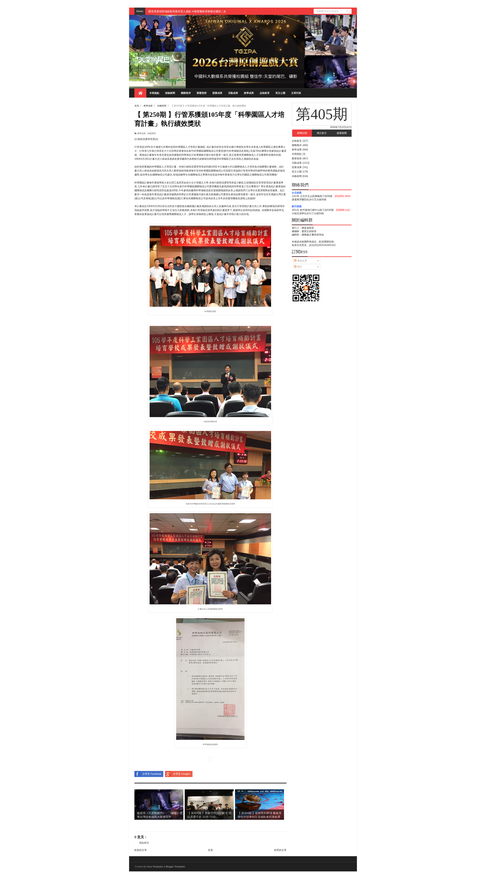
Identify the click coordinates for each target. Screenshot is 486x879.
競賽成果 (217, 93)
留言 (299, 266)
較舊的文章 (280, 850)
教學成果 (249, 93)
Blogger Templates (175, 866)
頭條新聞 (170, 93)
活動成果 (233, 93)
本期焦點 (154, 93)
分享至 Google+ (182, 773)
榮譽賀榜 (202, 93)
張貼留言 (144, 842)
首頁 (210, 850)
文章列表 (296, 93)
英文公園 (280, 93)
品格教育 (265, 93)
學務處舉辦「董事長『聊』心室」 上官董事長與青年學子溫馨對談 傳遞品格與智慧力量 (199, 11)
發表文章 (301, 260)
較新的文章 (140, 850)
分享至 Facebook (151, 773)
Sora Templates (155, 866)
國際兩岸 (186, 93)
